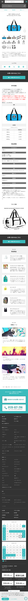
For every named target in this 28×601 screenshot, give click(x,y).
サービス (3, 497)
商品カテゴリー (5, 427)
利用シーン (4, 457)
